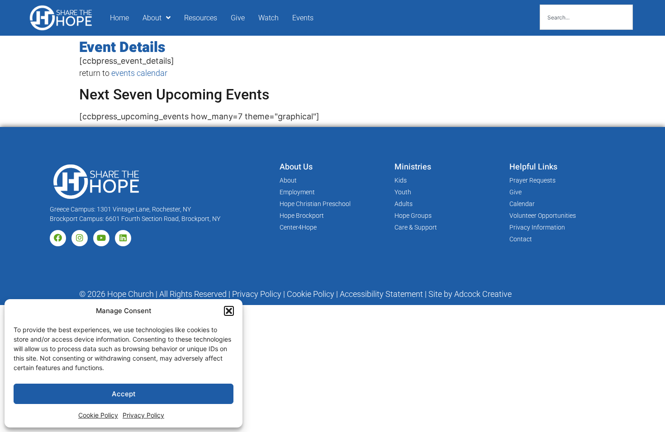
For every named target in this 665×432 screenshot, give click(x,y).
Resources (200, 18)
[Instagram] (79, 238)
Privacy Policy (143, 415)
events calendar (139, 73)
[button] (228, 310)
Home (119, 18)
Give (238, 18)
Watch (268, 18)
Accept (124, 394)
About (152, 18)
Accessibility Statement (381, 294)
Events (303, 18)
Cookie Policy (98, 415)
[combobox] (586, 17)
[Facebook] (58, 238)
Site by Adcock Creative (469, 294)
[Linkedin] (123, 238)
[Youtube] (101, 238)
